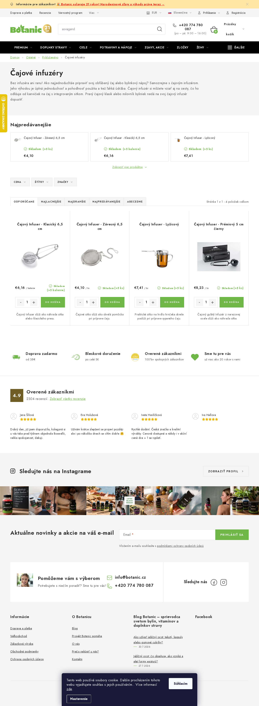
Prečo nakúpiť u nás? (85, 651)
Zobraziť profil (223, 471)
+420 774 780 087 (190, 27)
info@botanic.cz (130, 577)
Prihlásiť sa (232, 535)
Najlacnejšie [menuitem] (51, 202)
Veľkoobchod (18, 636)
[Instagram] (223, 582)
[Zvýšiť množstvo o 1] (33, 302)
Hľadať (159, 29)
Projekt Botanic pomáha (87, 636)
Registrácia (239, 13)
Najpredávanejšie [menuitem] (106, 202)
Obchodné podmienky (24, 651)
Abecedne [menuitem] (135, 202)
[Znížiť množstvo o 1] (20, 302)
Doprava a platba (21, 13)
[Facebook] (214, 582)
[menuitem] (23, 47)
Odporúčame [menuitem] (24, 202)
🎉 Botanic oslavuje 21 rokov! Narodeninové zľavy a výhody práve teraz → (111, 4)
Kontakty (77, 659)
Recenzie (45, 13)
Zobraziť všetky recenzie (68, 398)
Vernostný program (70, 13)
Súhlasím (180, 683)
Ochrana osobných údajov (27, 659)
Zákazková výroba (21, 644)
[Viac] (236, 47)
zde (69, 689)
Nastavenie (79, 698)
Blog (75, 628)
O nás (76, 644)
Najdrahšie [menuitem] (77, 202)
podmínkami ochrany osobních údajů (180, 546)
